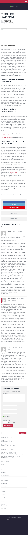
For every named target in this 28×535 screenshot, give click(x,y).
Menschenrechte (4, 480)
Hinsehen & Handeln (15, 23)
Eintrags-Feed (4, 505)
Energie (2, 467)
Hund (24, 194)
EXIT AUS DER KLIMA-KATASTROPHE (8, 445)
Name (4, 403)
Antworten (10, 233)
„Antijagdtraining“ (5, 133)
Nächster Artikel (13, 218)
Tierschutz (8, 25)
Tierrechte (3, 25)
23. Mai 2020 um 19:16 (17, 231)
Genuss (2, 469)
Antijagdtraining (10, 194)
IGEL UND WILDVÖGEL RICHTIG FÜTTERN (17, 454)
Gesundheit (8, 23)
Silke (2, 453)
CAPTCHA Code (11, 422)
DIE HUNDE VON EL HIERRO (6, 441)
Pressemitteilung (4, 488)
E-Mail (4, 407)
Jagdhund (3, 196)
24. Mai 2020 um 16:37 (17, 347)
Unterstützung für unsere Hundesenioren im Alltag (11, 443)
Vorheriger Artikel (14, 213)
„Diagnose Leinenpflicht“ (6, 137)
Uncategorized (4, 497)
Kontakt (8, 517)
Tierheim (7, 196)
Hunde (21, 23)
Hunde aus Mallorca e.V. (15, 172)
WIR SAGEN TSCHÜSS (5, 440)
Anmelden (3, 504)
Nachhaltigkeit (4, 483)
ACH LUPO (12, 457)
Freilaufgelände (19, 194)
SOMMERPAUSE (4, 444)
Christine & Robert (7, 21)
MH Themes (19, 519)
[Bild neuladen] (6, 420)
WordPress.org (4, 508)
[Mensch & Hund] (14, 6)
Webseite (5, 411)
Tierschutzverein (17, 196)
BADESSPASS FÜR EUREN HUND (14, 456)
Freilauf (14, 194)
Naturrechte (3, 486)
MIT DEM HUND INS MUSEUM (10, 452)
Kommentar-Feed (4, 507)
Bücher (2, 464)
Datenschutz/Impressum (16, 517)
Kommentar (5, 393)
